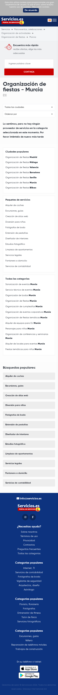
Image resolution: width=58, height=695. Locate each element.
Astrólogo (29, 590)
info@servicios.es (30, 498)
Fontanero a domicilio (16, 261)
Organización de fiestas (21, 157)
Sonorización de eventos (21, 284)
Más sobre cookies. (41, 7)
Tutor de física (29, 617)
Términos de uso (29, 536)
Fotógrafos (29, 609)
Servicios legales (13, 255)
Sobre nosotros (29, 532)
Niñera (29, 640)
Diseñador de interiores (16, 239)
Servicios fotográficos (29, 621)
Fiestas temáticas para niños (23, 349)
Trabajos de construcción (29, 649)
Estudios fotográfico (15, 244)
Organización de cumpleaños (24, 306)
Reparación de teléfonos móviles (29, 645)
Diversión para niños (15, 222)
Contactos (29, 545)
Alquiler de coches (14, 205)
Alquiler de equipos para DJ (23, 323)
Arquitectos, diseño (29, 585)
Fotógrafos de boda (15, 227)
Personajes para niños (19, 329)
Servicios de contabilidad (18, 266)
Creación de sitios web (16, 216)
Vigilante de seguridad (29, 581)
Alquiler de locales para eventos (25, 344)
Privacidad (29, 540)
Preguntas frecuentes (29, 549)
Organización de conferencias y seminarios (26, 336)
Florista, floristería (29, 604)
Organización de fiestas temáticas (26, 318)
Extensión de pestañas (16, 233)
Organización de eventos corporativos (28, 312)
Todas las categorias (29, 553)
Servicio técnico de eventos (22, 290)
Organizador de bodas (20, 295)
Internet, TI (29, 568)
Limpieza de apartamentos (18, 250)
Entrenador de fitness (29, 613)
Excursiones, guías (14, 211)
